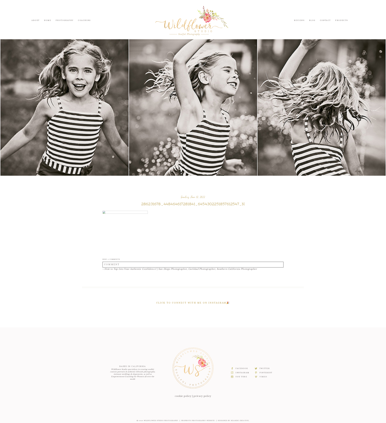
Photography (64, 20)
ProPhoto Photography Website (198, 420)
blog (312, 20)
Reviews (299, 20)
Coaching (84, 20)
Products (341, 20)
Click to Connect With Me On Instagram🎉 (193, 302)
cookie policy (183, 396)
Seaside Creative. (240, 420)
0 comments (111, 259)
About (36, 20)
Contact (325, 20)
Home (47, 20)
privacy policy (202, 396)
